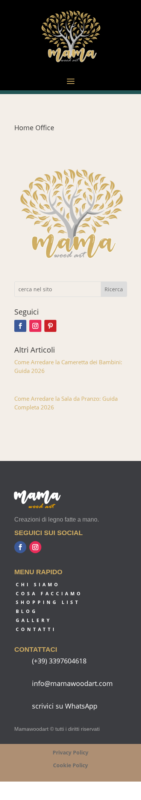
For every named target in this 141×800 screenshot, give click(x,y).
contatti (36, 629)
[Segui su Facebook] (20, 326)
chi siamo (38, 584)
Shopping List (48, 602)
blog (27, 611)
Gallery (34, 620)
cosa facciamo (49, 593)
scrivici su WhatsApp (64, 705)
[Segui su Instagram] (35, 326)
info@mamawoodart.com (72, 683)
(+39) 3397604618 (59, 660)
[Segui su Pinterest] (50, 326)
